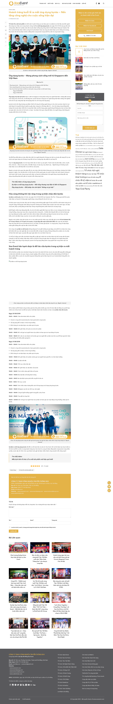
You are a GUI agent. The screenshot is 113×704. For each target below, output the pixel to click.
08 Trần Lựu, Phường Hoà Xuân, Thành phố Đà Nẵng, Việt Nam (30, 660)
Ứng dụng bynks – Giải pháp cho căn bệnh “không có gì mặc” (33, 187)
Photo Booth (83, 156)
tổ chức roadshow (93, 183)
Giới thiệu (51, 3)
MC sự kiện (101, 154)
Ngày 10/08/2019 (18, 91)
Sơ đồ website (26, 699)
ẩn (42, 82)
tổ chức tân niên (97, 186)
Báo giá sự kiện (66, 3)
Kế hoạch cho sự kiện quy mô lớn (93, 66)
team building (89, 159)
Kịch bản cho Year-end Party (92, 57)
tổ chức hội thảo (91, 174)
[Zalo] (109, 490)
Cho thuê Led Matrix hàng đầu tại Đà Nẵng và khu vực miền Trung (94, 49)
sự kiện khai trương (98, 156)
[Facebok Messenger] (109, 486)
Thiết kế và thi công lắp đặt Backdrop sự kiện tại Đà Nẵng (86, 163)
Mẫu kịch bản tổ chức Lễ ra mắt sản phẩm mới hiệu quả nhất (32, 459)
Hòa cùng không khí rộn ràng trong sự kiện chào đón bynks (25, 87)
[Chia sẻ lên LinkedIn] (5, 37)
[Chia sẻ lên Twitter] (5, 26)
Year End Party (82, 188)
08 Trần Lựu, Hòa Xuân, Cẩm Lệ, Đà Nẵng (27, 485)
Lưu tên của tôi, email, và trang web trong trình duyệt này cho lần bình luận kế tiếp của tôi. (33, 527)
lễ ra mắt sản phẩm (95, 154)
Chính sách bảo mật (14, 699)
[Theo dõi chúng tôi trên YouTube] (99, 3)
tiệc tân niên (80, 165)
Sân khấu (88, 156)
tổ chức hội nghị (98, 168)
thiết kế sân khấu (98, 159)
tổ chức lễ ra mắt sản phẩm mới (26, 470)
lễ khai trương (82, 154)
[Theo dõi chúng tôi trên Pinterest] (21, 685)
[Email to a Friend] (5, 30)
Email (32, 520)
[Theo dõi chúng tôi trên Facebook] (96, 3)
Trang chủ (42, 3)
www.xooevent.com (23, 491)
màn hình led (78, 156)
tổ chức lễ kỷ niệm (88, 178)
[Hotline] (109, 482)
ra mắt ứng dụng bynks (42, 26)
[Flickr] (31, 685)
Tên (10, 520)
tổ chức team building (88, 186)
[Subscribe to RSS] (23, 685)
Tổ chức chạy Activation (86, 167)
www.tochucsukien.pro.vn (51, 491)
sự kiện (91, 156)
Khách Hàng (12, 9)
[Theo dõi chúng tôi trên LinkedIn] (26, 685)
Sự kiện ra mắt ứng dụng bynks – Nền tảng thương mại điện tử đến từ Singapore (39, 184)
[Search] (103, 3)
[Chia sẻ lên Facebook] (5, 22)
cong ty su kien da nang (25, 681)
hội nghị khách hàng (89, 152)
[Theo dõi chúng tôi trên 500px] (34, 685)
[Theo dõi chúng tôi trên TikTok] (15, 685)
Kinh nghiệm (76, 3)
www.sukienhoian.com (17, 493)
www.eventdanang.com (36, 491)
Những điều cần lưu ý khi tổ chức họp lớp (93, 84)
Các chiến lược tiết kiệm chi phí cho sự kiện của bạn (94, 75)
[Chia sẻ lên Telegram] (5, 45)
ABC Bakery (77, 137)
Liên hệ (84, 3)
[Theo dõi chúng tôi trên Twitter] (18, 685)
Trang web (54, 520)
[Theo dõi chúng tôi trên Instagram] (13, 685)
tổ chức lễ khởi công (92, 177)
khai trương (99, 152)
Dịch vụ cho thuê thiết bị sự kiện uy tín (90, 145)
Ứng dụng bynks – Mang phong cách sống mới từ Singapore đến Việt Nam (29, 85)
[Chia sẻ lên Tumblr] (5, 41)
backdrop (82, 137)
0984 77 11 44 (22, 487)
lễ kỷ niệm (88, 154)
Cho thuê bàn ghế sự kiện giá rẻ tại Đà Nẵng (93, 137)
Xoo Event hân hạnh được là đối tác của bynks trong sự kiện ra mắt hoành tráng (30, 89)
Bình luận (11, 507)
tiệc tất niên (87, 165)
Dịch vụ (57, 3)
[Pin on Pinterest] (5, 34)
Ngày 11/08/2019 (17, 93)
